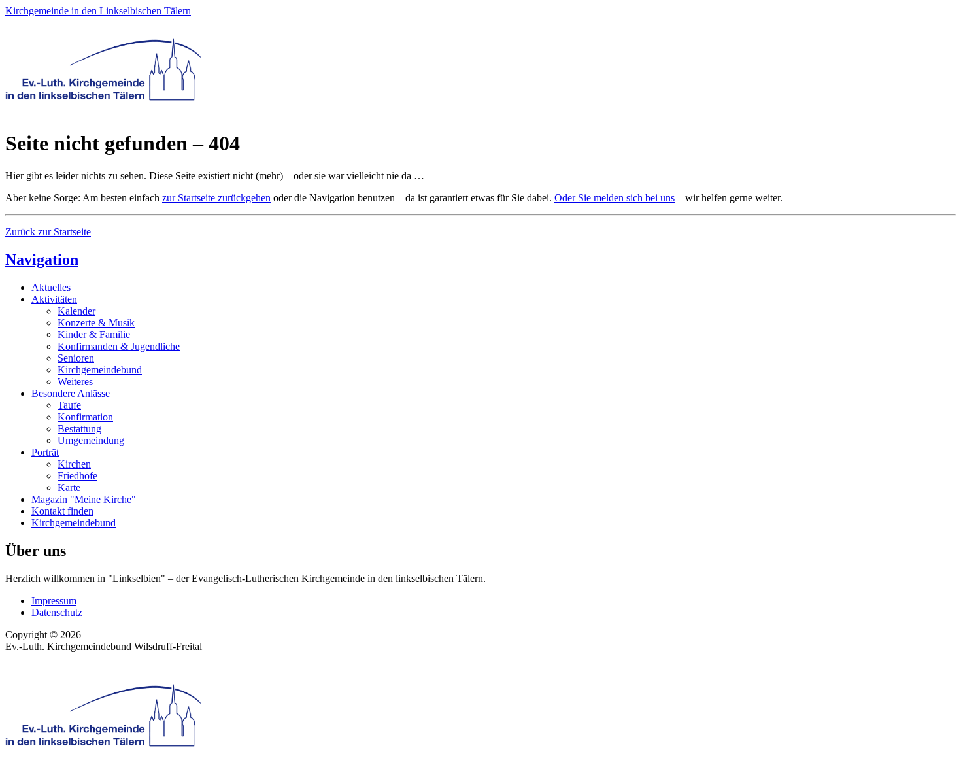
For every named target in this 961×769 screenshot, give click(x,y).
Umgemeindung (91, 440)
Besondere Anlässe (70, 393)
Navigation (41, 259)
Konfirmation (85, 416)
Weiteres (75, 381)
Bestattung (79, 428)
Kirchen (74, 464)
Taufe (69, 405)
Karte (69, 487)
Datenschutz (56, 612)
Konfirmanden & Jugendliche (119, 346)
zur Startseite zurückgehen (216, 197)
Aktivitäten (54, 299)
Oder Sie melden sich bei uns (614, 197)
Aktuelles (51, 287)
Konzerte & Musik (96, 322)
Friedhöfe (77, 475)
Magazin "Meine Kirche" (83, 499)
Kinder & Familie (94, 334)
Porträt (45, 452)
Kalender (76, 310)
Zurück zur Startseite (48, 231)
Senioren (76, 358)
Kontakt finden (62, 511)
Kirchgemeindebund (100, 369)
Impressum (53, 600)
